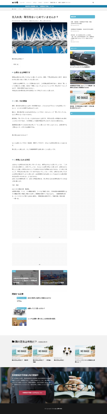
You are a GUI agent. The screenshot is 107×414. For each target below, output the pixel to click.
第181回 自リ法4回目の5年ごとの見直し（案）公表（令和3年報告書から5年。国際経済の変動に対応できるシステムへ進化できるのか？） (82, 37)
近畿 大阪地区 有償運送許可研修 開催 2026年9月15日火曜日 (82, 22)
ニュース (22, 2)
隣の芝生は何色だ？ (27, 9)
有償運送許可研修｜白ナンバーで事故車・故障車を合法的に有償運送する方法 (82, 86)
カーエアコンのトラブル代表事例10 (80, 67)
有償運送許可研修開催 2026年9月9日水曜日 (82, 29)
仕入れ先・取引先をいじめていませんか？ (43, 9)
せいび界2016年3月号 (46, 20)
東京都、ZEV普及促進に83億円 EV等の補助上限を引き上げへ (82, 107)
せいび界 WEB (58, 408)
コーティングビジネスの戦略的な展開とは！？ (85, 361)
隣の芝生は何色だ (59, 360)
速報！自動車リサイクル (64, 2)
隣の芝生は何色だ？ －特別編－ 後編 (43, 361)
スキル (40, 2)
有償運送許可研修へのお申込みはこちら (32, 392)
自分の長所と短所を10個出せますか (39, 298)
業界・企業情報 (91, 91)
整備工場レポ (53, 2)
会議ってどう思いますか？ (36, 308)
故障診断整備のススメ (90, 52)
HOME (14, 9)
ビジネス (46, 2)
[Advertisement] (39, 220)
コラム (34, 2)
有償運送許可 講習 (90, 71)
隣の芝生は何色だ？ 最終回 (20, 360)
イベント (28, 2)
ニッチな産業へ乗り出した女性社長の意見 (41, 318)
